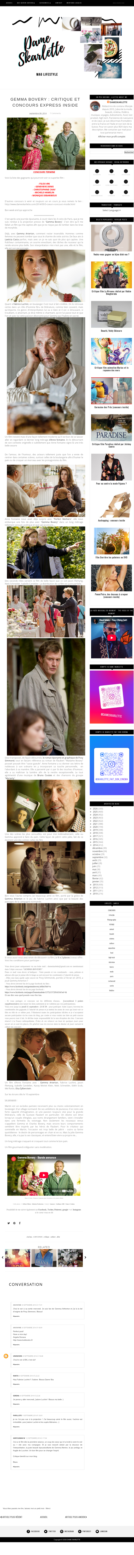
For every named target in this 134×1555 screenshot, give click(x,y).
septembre (98, 857)
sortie (112, 985)
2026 (95, 808)
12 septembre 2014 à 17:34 (36, 1438)
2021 (95, 823)
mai (94, 869)
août (94, 860)
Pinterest (57, 1210)
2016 (95, 839)
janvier (96, 881)
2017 (95, 836)
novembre (97, 851)
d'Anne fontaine (57, 439)
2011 (95, 890)
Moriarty (10, 778)
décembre (97, 848)
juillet (95, 863)
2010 (95, 893)
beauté (112, 934)
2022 (95, 820)
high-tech (112, 957)
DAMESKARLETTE (118, 102)
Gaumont (52, 1204)
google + (66, 1210)
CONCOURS (38, 1237)
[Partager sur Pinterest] (13, 1223)
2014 (95, 845)
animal (112, 929)
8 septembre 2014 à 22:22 (29, 1376)
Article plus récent (12, 1517)
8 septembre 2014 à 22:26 (30, 1396)
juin (94, 866)
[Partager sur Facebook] (19, 1223)
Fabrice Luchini (20, 304)
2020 (95, 826)
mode (111, 971)
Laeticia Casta (12, 239)
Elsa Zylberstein (23, 1088)
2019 (95, 829)
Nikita (15, 1376)
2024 (95, 814)
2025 (95, 811)
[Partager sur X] (7, 1223)
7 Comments (55, 113)
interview (112, 962)
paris (111, 976)
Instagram (77, 1210)
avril (94, 872)
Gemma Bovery (54, 221)
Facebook (42, 1210)
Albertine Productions (37, 1204)
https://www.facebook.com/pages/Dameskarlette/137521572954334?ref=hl (36, 992)
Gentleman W (19, 1438)
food (111, 952)
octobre (96, 854)
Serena (16, 1396)
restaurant (111, 981)
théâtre (111, 990)
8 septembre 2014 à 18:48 (33, 1356)
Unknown (17, 1356)
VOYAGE (111, 924)
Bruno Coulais (44, 775)
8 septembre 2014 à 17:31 (32, 1305)
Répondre (16, 1316)
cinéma (29, 1237)
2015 (95, 842)
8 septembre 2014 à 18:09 (32, 1328)
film (58, 1237)
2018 (95, 832)
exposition (111, 948)
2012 (95, 887)
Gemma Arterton (25, 233)
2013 (95, 884)
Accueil (44, 1517)
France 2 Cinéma (70, 1204)
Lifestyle (112, 915)
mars (95, 875)
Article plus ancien (75, 1517)
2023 (95, 817)
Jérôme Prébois (27, 1204)
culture (53, 1237)
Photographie (111, 919)
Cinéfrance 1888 (60, 1204)
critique (47, 1237)
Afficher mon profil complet (111, 136)
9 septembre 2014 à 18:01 (33, 1415)
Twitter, (51, 1210)
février (95, 878)
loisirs (112, 967)
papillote (17, 1415)
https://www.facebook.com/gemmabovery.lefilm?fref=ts (28, 986)
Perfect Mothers (62, 519)
